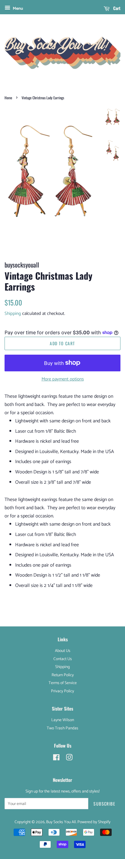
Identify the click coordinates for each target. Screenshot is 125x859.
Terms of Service (63, 683)
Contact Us (62, 659)
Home (8, 97)
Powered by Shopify (93, 822)
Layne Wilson (62, 720)
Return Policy (63, 675)
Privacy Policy (62, 691)
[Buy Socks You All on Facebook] (56, 758)
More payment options (63, 379)
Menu (17, 8)
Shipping (13, 313)
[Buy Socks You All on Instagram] (69, 758)
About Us (62, 650)
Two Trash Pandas (62, 728)
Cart (116, 8)
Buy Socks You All (61, 822)
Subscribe (104, 803)
